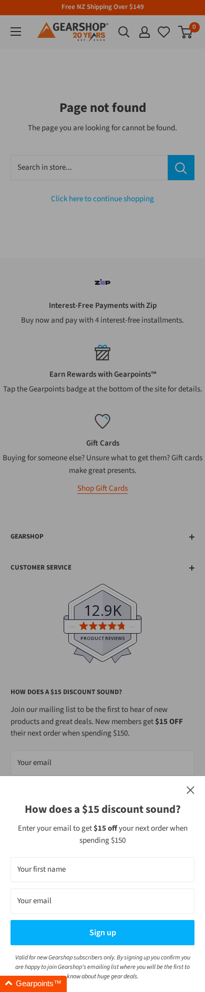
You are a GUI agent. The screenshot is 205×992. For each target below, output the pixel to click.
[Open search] (124, 32)
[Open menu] (16, 31)
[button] (33, 984)
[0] (164, 32)
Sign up (102, 932)
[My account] (144, 32)
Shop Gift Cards (102, 488)
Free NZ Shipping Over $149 (103, 7)
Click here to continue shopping (102, 198)
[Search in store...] (181, 167)
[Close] (190, 790)
